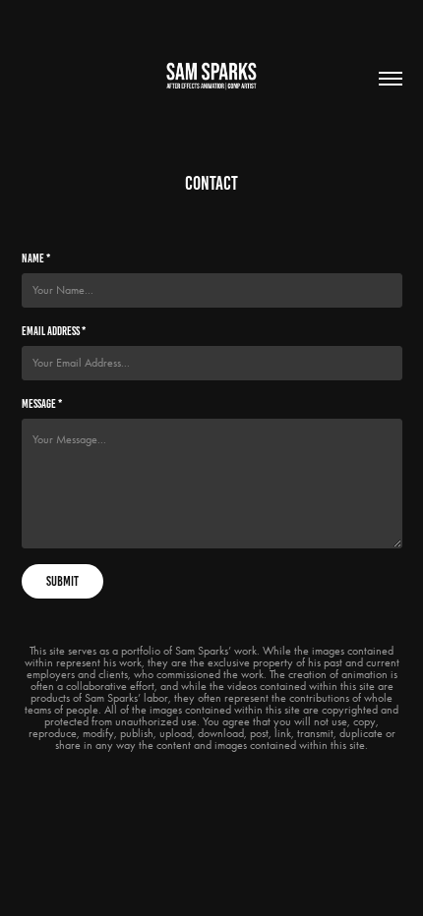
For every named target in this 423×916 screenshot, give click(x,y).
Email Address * (54, 330)
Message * (42, 403)
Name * (36, 258)
